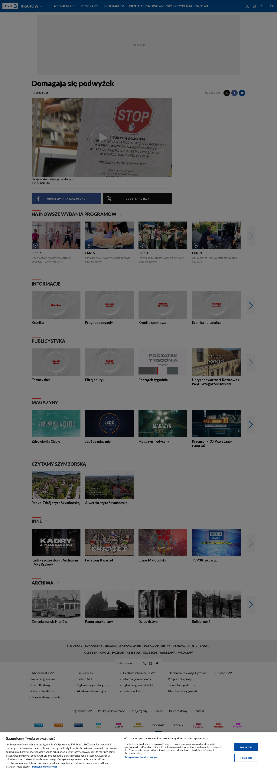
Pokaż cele (246, 757)
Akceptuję (246, 746)
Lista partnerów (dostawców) (141, 757)
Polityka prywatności (44, 766)
